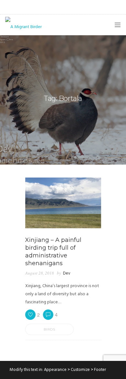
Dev (66, 273)
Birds (49, 329)
